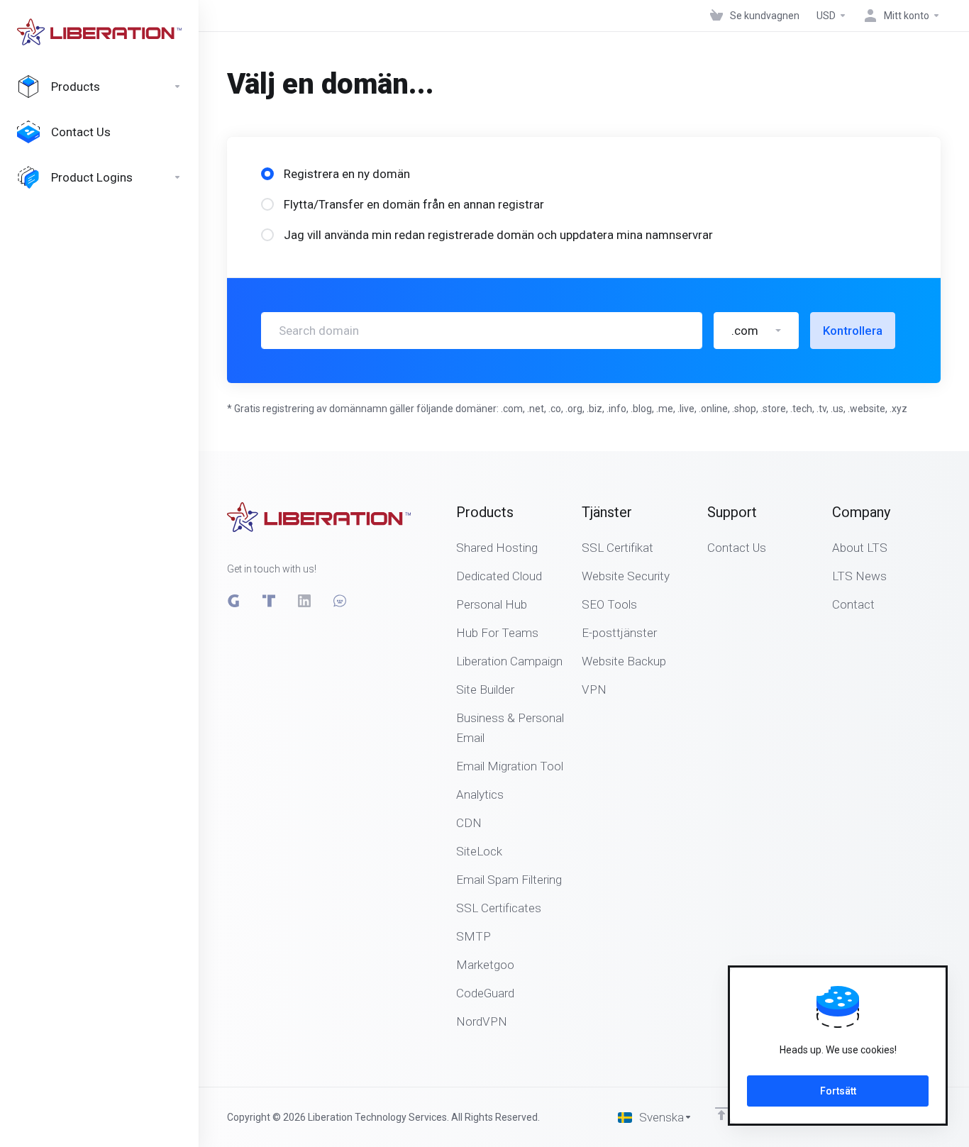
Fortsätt (838, 1091)
